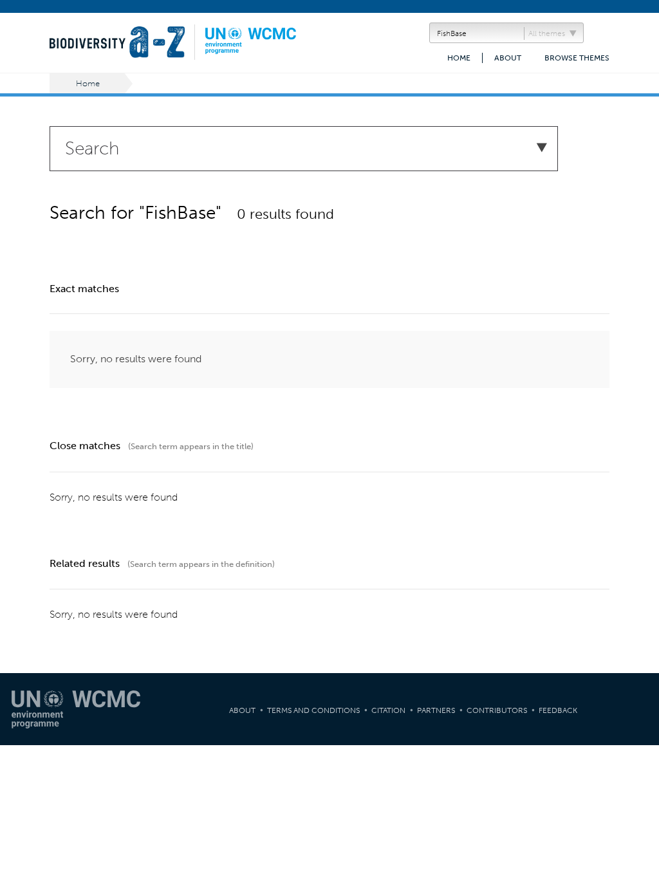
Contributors (497, 710)
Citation (388, 710)
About (507, 57)
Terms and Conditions (313, 710)
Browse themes (576, 57)
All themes (546, 33)
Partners (436, 710)
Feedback (558, 710)
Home (458, 57)
